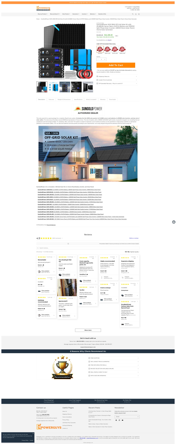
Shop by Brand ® (54, 14)
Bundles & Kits (102, 14)
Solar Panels (65, 14)
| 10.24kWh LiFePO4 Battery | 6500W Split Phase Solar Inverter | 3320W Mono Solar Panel (69, 199)
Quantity (98, 56)
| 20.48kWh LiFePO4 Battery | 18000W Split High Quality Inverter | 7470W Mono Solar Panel (70, 202)
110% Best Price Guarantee (69, 422)
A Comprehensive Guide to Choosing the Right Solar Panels (100, 416)
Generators (75, 14)
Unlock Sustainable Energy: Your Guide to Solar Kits (100, 420)
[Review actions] (54, 257)
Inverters (84, 14)
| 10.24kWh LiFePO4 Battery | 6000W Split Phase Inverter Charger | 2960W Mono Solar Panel (71, 214)
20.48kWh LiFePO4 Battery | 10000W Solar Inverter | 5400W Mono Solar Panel (67, 211)
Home (38, 19)
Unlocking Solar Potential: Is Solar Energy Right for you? (100, 412)
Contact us (65, 428)
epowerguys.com (89, 442)
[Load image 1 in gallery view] (41, 87)
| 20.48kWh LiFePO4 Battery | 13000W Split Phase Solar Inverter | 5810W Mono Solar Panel (69, 197)
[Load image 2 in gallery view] (53, 87)
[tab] (41, 99)
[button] (132, 14)
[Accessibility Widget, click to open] (173, 222)
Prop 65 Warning (51, 224)
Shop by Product (42, 14)
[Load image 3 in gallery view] (64, 87)
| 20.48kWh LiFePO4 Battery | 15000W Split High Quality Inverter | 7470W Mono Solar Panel (70, 209)
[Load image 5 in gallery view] (87, 87)
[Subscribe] (137, 416)
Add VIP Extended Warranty (106, 44)
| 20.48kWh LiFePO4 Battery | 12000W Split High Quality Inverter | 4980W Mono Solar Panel (70, 206)
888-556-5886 (82, 438)
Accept (31, 440)
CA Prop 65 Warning (67, 425)
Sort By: (127, 251)
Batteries (92, 14)
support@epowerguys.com (92, 438)
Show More (84, 271)
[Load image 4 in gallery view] (76, 87)
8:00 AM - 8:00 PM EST (133, 8)
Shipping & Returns (67, 414)
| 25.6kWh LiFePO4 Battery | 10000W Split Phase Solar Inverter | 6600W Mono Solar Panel (70, 194)
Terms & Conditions (67, 417)
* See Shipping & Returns (49, 401)
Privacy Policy (65, 419)
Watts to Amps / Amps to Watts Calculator (98, 423)
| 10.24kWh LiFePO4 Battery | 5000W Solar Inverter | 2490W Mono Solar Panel (66, 204)
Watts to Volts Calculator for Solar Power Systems (100, 426)
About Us (64, 411)
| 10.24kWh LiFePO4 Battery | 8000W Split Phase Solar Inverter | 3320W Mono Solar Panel (69, 192)
